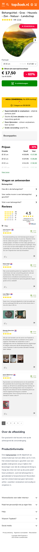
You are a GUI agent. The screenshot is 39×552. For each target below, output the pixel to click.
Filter (6, 226)
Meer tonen (5, 172)
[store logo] (20, 5)
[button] (19, 83)
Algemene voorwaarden (21, 532)
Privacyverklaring (8, 532)
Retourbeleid (32, 532)
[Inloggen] (31, 4)
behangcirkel (11, 455)
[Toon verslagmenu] (34, 256)
